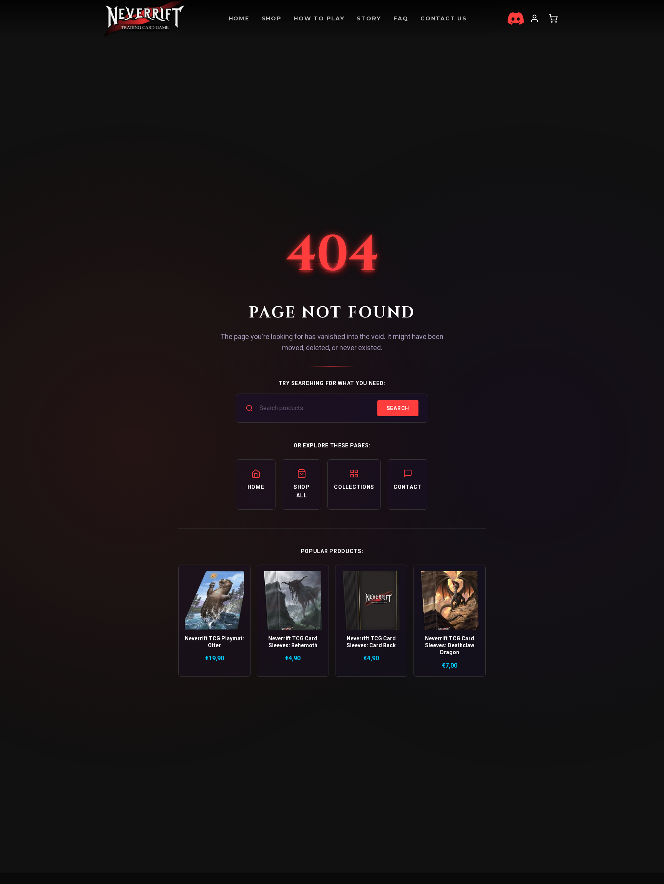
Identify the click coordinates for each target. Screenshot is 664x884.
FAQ (400, 18)
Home (239, 18)
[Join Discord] (516, 18)
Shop (272, 18)
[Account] (534, 18)
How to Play (319, 18)
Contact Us (443, 18)
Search (398, 408)
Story (369, 18)
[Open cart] (553, 18)
